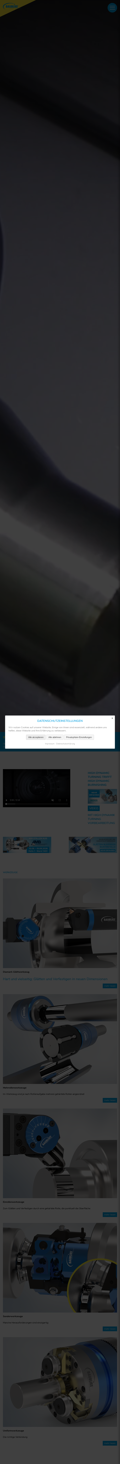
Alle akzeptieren (35, 737)
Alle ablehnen (54, 737)
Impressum (49, 743)
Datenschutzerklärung (65, 743)
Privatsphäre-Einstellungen (79, 737)
